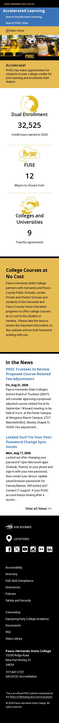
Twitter (17, 549)
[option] (29, 61)
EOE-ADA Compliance (19, 580)
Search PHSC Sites (17, 23)
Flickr (41, 549)
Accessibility (14, 567)
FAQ (8, 632)
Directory (11, 574)
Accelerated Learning (24, 10)
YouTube (25, 549)
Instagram (33, 549)
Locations (21, 539)
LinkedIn (49, 549)
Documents (13, 625)
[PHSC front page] (19, 4)
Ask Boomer (22, 527)
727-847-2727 (15, 672)
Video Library (14, 638)
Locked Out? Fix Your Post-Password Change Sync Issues (29, 442)
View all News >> (38, 508)
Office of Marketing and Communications (31, 697)
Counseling (13, 612)
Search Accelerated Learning (24, 17)
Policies (11, 593)
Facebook (8, 549)
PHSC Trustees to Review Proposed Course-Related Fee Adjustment (28, 374)
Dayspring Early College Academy (27, 619)
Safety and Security (18, 600)
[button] (29, 30)
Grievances (13, 587)
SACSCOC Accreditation (21, 676)
